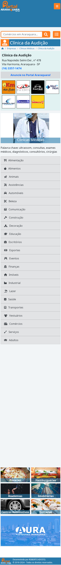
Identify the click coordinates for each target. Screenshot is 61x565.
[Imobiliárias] (46, 490)
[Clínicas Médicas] (30, 128)
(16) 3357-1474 (12, 68)
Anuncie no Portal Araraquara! (31, 75)
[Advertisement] (30, 19)
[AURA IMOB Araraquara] (30, 530)
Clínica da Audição (16, 55)
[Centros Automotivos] (15, 506)
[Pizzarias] (15, 474)
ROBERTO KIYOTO (37, 559)
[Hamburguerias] (46, 474)
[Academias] (15, 490)
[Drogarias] (46, 506)
